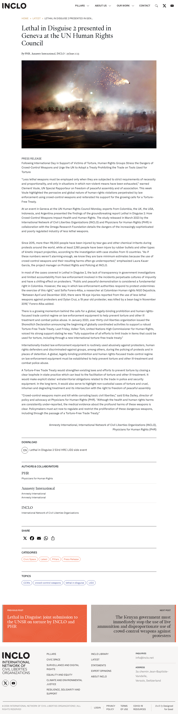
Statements (98, 665)
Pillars (55, 559)
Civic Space (29, 559)
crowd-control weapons (48, 583)
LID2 (91, 583)
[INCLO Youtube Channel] (172, 5)
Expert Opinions (101, 671)
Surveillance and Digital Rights (63, 667)
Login (97, 708)
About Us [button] (101, 6)
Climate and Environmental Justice (64, 682)
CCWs (26, 583)
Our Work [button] (123, 6)
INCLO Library (99, 654)
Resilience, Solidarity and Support (63, 692)
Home (25, 18)
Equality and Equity (59, 675)
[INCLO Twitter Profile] (164, 5)
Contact (144, 6)
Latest (37, 18)
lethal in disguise (75, 583)
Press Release (71, 559)
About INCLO (99, 676)
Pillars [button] (80, 6)
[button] (156, 6)
